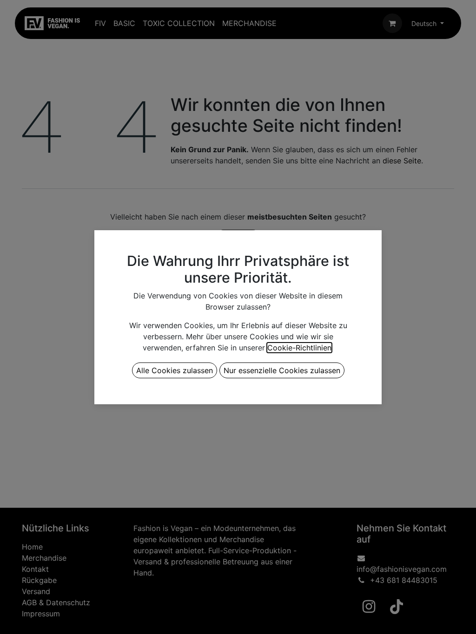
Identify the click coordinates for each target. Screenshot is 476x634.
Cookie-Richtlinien (299, 347)
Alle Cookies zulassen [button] (174, 370)
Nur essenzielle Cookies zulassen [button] (282, 370)
